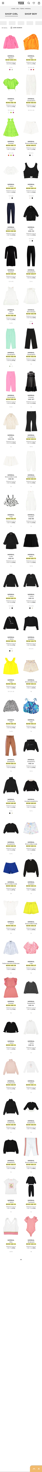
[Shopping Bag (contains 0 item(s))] (39, 3)
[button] (21, 1259)
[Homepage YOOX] (21, 3)
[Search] (28, 3)
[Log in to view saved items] (34, 3)
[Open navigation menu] (3, 3)
